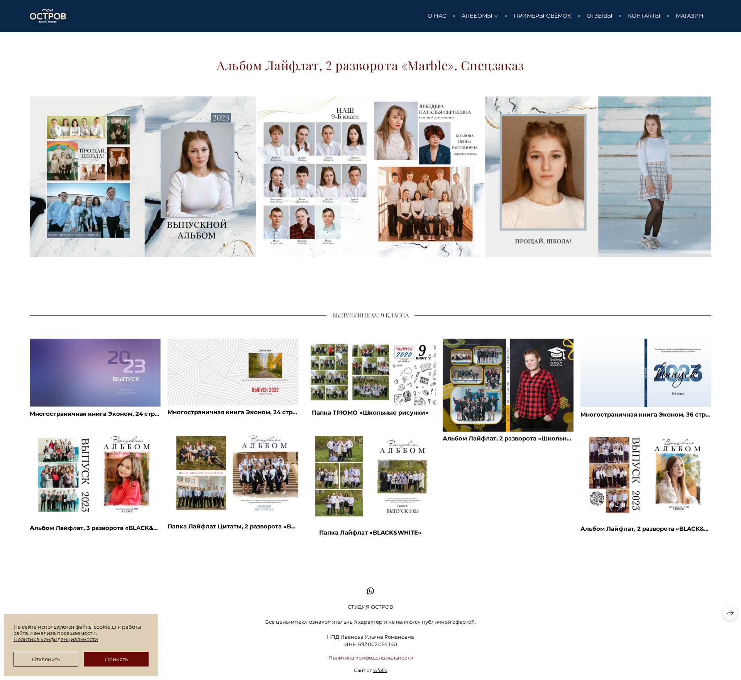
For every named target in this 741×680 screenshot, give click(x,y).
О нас (437, 15)
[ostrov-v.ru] (48, 16)
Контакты (644, 15)
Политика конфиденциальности (370, 658)
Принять (116, 659)
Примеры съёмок (542, 15)
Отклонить (46, 659)
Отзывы (599, 15)
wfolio (380, 670)
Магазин (690, 15)
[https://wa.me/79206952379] (370, 591)
